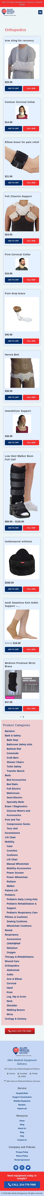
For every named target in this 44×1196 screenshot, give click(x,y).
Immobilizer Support (18, 411)
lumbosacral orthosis (18, 541)
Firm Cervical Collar (18, 254)
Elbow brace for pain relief (22, 142)
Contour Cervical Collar (20, 102)
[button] (40, 12)
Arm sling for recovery (19, 40)
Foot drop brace (15, 293)
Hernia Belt (12, 354)
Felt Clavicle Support (18, 196)
